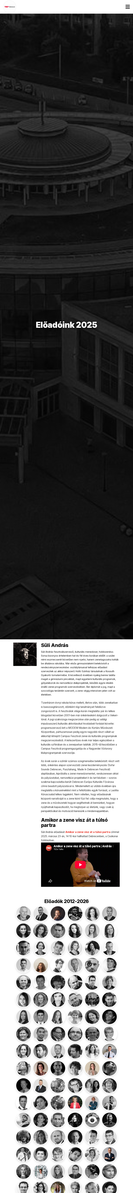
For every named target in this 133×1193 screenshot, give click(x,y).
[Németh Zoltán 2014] (92, 1137)
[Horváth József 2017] (40, 1034)
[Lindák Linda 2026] (75, 1102)
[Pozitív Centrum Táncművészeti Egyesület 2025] (92, 1171)
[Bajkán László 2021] (109, 913)
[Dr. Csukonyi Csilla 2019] (109, 965)
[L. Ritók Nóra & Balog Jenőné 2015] (92, 1085)
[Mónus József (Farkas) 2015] (23, 1137)
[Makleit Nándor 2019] (23, 1120)
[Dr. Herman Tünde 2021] (58, 1016)
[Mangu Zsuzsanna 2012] (40, 1120)
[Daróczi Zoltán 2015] (40, 982)
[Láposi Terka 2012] (40, 1102)
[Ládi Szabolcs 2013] (23, 1102)
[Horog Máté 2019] (109, 1016)
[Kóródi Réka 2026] (92, 1068)
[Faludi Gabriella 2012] (58, 999)
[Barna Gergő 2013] (58, 948)
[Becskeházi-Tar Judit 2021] (92, 948)
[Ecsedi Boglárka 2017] (23, 999)
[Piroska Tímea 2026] (40, 1171)
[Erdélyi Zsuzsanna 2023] (40, 999)
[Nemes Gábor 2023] (75, 1137)
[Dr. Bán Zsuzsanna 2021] (40, 948)
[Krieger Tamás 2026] (40, 1085)
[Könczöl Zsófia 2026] (40, 1068)
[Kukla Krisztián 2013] (75, 1085)
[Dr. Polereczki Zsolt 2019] (75, 1171)
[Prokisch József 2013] (109, 1171)
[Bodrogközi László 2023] (109, 948)
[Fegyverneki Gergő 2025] (75, 999)
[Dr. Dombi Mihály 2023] (92, 982)
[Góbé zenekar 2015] (92, 999)
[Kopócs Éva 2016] (75, 1068)
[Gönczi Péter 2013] (109, 999)
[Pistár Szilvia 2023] (58, 1171)
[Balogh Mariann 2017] (109, 930)
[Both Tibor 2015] (75, 965)
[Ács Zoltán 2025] (40, 913)
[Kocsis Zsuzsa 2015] (23, 1068)
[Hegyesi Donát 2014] (40, 1016)
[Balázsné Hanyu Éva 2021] (40, 930)
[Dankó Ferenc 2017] (23, 982)
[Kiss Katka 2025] (92, 1051)
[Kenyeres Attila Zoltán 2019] (58, 1051)
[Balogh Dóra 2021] (92, 930)
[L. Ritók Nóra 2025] (109, 1085)
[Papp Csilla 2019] (58, 1154)
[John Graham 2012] (75, 1034)
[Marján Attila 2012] (58, 1120)
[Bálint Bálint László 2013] (58, 930)
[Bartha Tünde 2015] (75, 948)
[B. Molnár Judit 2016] (92, 913)
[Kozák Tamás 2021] (23, 1085)
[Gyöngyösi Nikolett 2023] (23, 1016)
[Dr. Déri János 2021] (58, 982)
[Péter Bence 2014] (75, 1154)
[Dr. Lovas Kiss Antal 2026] (92, 1102)
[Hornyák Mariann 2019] (92, 1016)
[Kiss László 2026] (109, 1051)
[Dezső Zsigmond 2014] (75, 982)
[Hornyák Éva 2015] (75, 1016)
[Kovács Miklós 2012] (109, 1068)
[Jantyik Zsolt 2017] (58, 1034)
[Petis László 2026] (109, 1154)
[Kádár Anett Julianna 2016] (23, 1051)
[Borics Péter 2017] (58, 965)
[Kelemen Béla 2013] (40, 1051)
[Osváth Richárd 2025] (23, 1154)
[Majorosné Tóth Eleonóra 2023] (109, 1102)
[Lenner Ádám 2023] (58, 1102)
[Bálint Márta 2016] (75, 930)
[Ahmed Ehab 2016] (75, 913)
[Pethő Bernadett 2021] (92, 1154)
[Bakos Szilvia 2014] (23, 930)
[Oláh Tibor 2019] (109, 1137)
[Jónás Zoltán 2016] (92, 1034)
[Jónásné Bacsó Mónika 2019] (109, 1034)
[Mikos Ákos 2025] (109, 1120)
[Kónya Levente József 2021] (58, 1068)
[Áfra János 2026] (58, 913)
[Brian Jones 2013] (92, 965)
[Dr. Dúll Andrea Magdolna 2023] (109, 982)
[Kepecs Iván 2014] (75, 1051)
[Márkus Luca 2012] (75, 1120)
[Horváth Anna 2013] (23, 1034)
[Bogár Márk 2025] (23, 965)
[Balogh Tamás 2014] (23, 948)
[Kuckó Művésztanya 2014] (58, 1085)
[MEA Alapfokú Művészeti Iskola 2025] (92, 1120)
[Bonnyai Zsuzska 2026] (40, 965)
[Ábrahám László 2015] (23, 913)
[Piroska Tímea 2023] (23, 1171)
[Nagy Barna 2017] (58, 1137)
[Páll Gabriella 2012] (40, 1154)
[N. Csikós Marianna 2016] (40, 1137)
